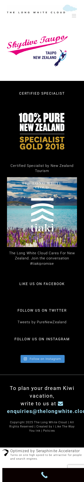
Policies (49, 430)
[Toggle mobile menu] (74, 15)
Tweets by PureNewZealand (42, 322)
